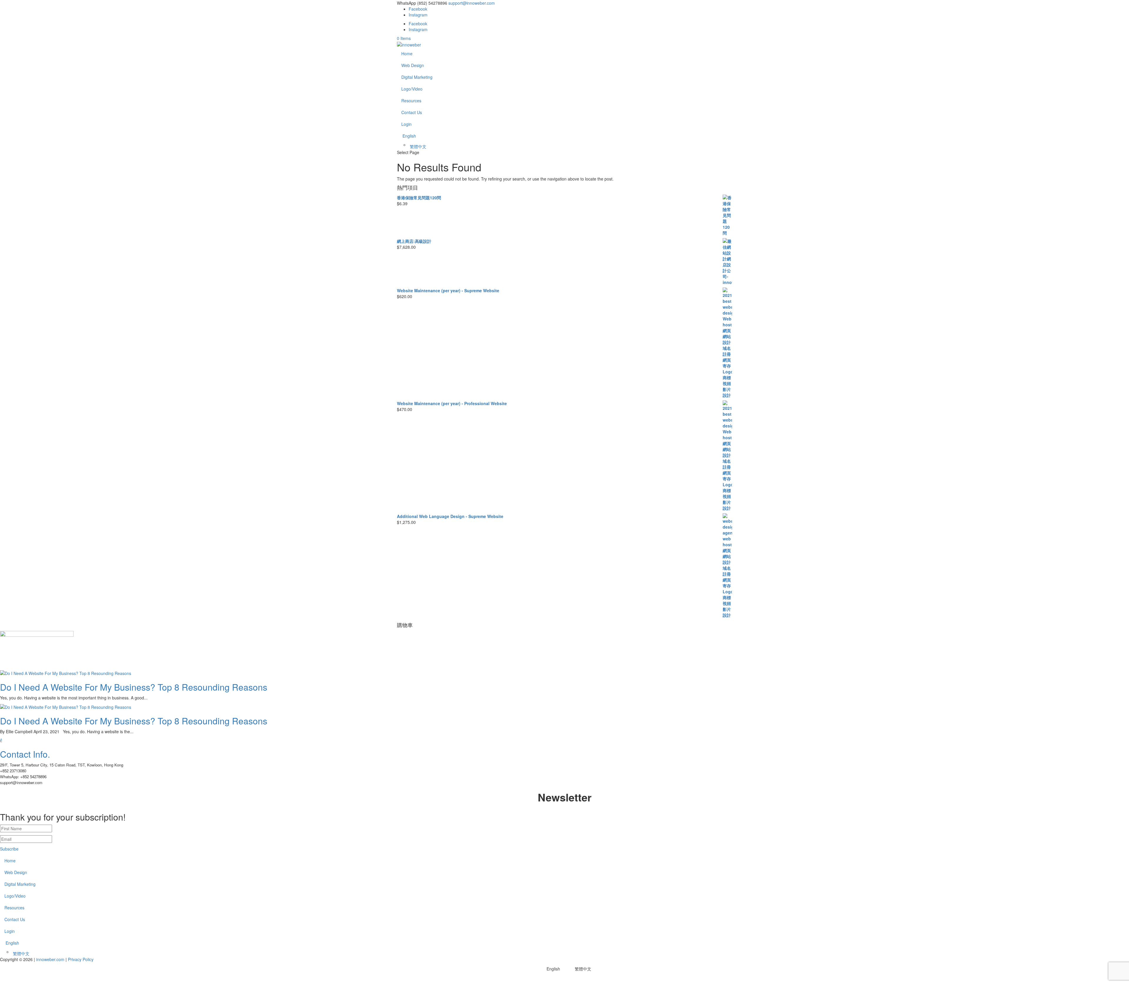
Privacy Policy (80, 959)
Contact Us (411, 112)
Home (406, 53)
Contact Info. (25, 754)
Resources (411, 100)
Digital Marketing (416, 77)
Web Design (412, 65)
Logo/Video (411, 89)
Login (406, 124)
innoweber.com (49, 959)
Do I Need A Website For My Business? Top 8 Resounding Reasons (133, 687)
